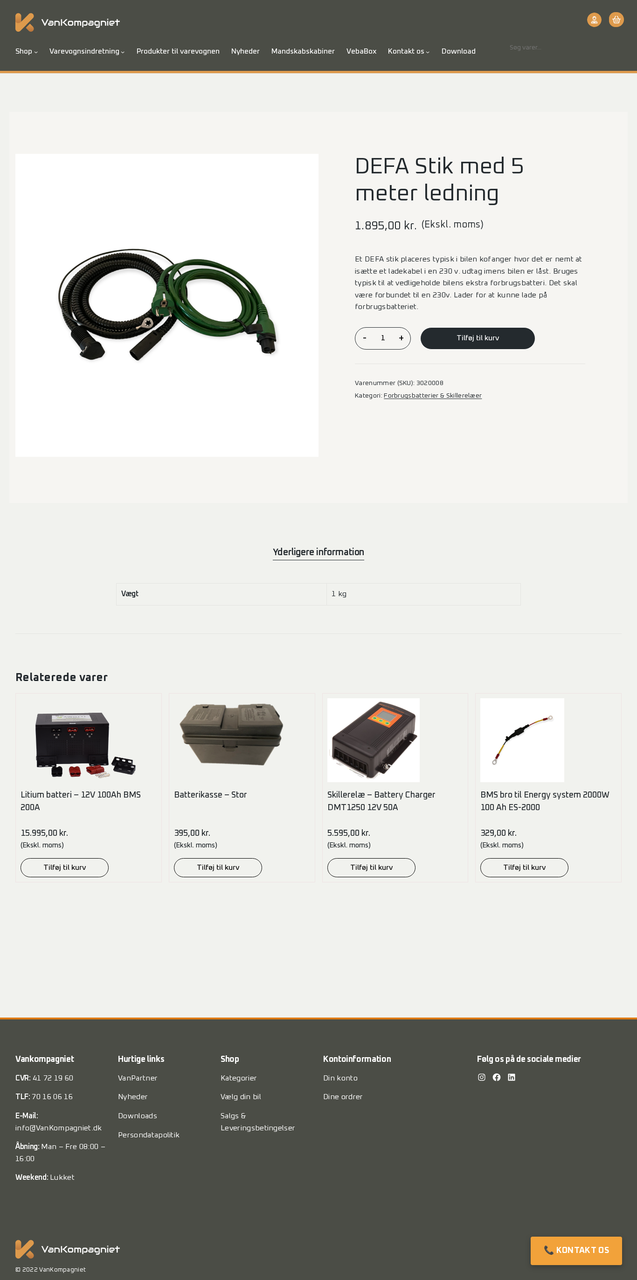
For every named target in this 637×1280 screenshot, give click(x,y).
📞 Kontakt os (576, 1250)
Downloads (137, 1116)
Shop (23, 51)
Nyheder (133, 1097)
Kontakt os (406, 51)
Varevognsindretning (84, 51)
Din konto (340, 1078)
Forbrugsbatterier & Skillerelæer (433, 395)
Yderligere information (318, 552)
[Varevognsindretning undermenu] (123, 52)
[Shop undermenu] (36, 52)
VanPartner (138, 1078)
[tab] (318, 552)
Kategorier (239, 1078)
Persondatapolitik (149, 1135)
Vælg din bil (241, 1097)
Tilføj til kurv (478, 338)
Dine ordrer (343, 1097)
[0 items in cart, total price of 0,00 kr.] (615, 19)
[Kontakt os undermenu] (427, 52)
